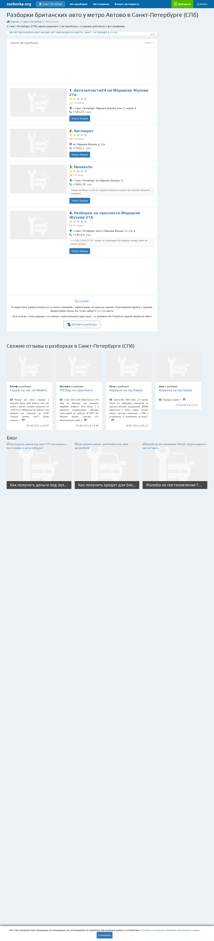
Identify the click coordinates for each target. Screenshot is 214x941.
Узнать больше (80, 118)
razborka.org (19, 4)
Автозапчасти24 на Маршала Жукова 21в (108, 92)
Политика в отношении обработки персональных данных (171, 930)
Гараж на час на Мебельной (32, 390)
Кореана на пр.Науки (125, 390)
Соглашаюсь (104, 935)
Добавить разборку (84, 324)
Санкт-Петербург (32, 21)
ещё (88, 111)
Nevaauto (83, 167)
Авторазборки (78, 4)
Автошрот (84, 130)
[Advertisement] (82, 66)
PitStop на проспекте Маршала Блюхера (92, 390)
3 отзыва (78, 175)
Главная (14, 21)
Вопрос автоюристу (127, 4)
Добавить (184, 4)
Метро (148, 42)
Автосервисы (101, 4)
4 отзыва (78, 225)
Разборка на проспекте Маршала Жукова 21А (104, 215)
